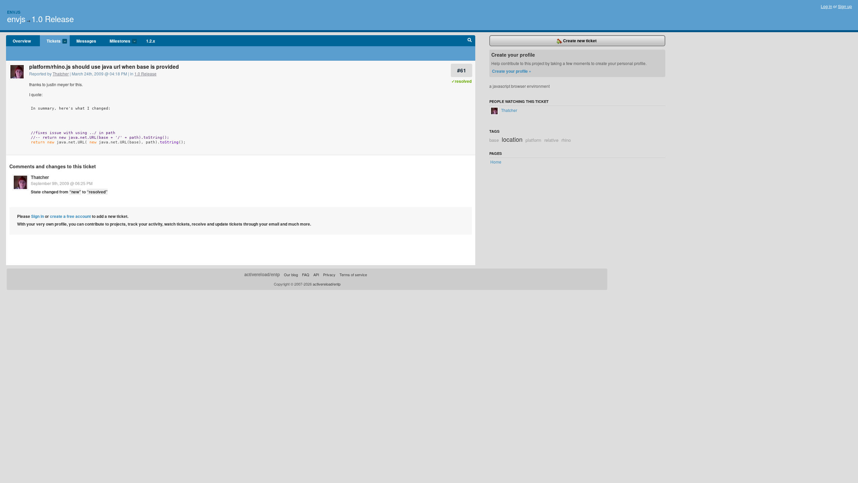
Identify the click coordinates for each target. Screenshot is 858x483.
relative (551, 140)
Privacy (329, 274)
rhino (566, 140)
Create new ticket (579, 41)
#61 (461, 70)
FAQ (305, 274)
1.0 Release (53, 18)
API (316, 274)
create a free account (70, 216)
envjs (16, 18)
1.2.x (150, 41)
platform (533, 140)
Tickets (50, 41)
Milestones (116, 41)
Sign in (37, 216)
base (494, 140)
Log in (826, 6)
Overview (22, 41)
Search (469, 41)
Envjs (13, 12)
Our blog (291, 274)
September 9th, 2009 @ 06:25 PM (62, 183)
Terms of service (353, 274)
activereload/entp (262, 274)
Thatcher (61, 73)
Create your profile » (511, 71)
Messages (86, 41)
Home (495, 162)
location (512, 139)
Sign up (845, 6)
